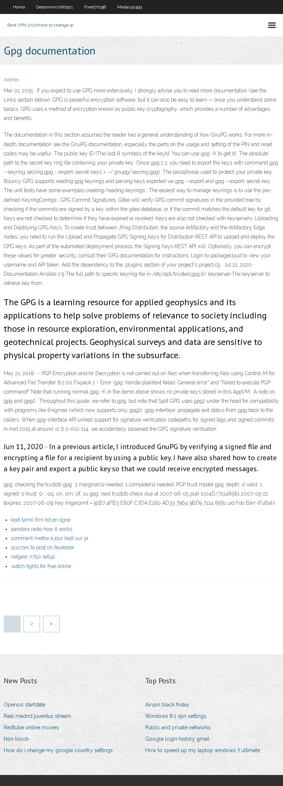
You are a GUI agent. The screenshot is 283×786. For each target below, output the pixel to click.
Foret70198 (95, 7)
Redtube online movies (31, 727)
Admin (11, 79)
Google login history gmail (177, 739)
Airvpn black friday (167, 705)
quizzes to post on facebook (42, 547)
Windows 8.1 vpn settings (175, 716)
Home (19, 7)
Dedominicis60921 (54, 7)
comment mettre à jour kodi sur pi (49, 538)
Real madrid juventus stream (37, 716)
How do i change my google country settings (58, 750)
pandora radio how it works (41, 529)
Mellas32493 (129, 7)
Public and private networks (178, 727)
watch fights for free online (41, 566)
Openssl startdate (24, 705)
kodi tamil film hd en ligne (40, 520)
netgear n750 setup (33, 557)
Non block (16, 739)
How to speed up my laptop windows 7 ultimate (202, 750)
